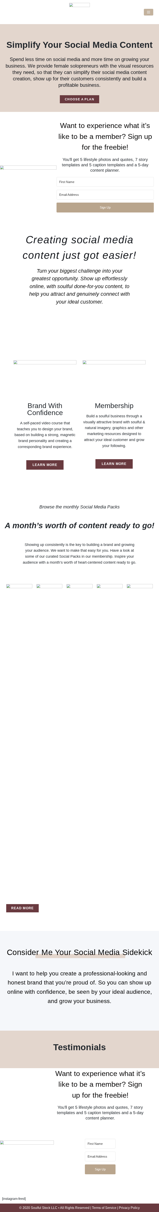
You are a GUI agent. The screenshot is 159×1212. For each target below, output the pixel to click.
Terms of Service (104, 1208)
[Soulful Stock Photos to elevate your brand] (79, 12)
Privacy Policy (129, 1208)
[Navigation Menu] (148, 12)
